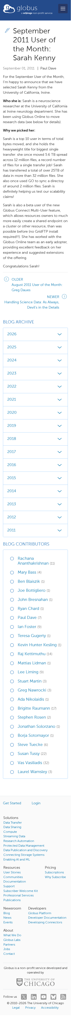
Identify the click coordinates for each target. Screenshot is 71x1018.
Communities (13, 877)
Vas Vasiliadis (33, 763)
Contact (9, 954)
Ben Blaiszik (31, 582)
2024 (12, 360)
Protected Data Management (23, 845)
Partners (9, 944)
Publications (12, 900)
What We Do (12, 935)
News (7, 917)
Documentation (14, 881)
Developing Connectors (45, 922)
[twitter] (23, 996)
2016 (11, 465)
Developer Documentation (47, 917)
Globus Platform (39, 913)
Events (8, 922)
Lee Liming (31, 672)
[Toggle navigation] (63, 8)
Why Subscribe (55, 877)
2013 (11, 504)
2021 (11, 400)
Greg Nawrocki (34, 690)
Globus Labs (11, 940)
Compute (10, 832)
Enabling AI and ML (16, 859)
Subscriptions (54, 872)
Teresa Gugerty (34, 636)
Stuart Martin (32, 681)
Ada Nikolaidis (33, 700)
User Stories (12, 872)
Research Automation (18, 841)
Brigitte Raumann (37, 709)
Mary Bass (29, 572)
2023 (11, 374)
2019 (11, 426)
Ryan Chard (31, 609)
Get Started (12, 803)
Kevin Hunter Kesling (39, 645)
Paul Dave (29, 618)
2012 (11, 517)
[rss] (63, 996)
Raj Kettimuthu (35, 654)
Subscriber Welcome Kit (20, 891)
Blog (6, 913)
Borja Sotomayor (36, 736)
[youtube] (43, 996)
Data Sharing (12, 827)
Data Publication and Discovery (25, 850)
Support (9, 886)
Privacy (30, 1007)
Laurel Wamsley (35, 772)
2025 (11, 347)
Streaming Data (14, 836)
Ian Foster (29, 627)
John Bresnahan (35, 600)
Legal (16, 1007)
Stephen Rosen (34, 717)
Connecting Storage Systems (23, 855)
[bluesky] (53, 996)
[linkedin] (33, 996)
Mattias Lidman (34, 663)
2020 (12, 413)
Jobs (6, 949)
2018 (11, 439)
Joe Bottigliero (34, 591)
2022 (11, 387)
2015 (11, 478)
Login (36, 803)
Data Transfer (12, 822)
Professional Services (18, 895)
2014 (11, 491)
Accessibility (50, 1007)
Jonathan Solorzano (39, 727)
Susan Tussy (32, 754)
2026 (12, 334)
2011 (11, 530)
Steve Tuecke (33, 745)
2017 (11, 452)
